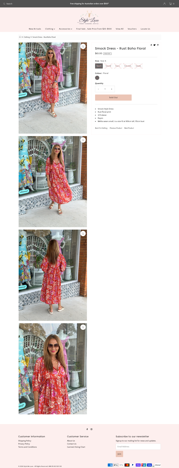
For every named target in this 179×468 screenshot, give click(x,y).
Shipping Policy (24, 441)
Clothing (49, 29)
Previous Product (116, 128)
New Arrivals (35, 29)
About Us (71, 441)
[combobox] (30, 3)
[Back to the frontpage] (20, 37)
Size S (98, 66)
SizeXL (138, 66)
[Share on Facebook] (151, 45)
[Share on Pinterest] (158, 45)
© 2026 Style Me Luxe (26, 466)
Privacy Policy (24, 444)
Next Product (129, 128)
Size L (117, 66)
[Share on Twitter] (154, 45)
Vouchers (132, 29)
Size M (108, 66)
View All (120, 29)
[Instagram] (91, 429)
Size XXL (128, 66)
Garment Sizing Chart (76, 447)
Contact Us (71, 444)
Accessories (65, 29)
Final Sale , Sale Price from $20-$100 (94, 29)
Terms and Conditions (27, 447)
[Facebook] (87, 429)
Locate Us (145, 29)
